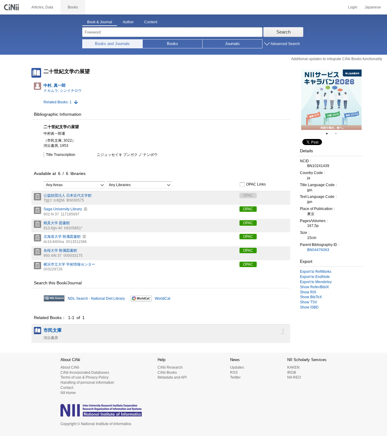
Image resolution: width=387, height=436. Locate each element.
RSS (234, 372)
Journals (232, 43)
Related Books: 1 (58, 102)
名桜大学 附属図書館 (60, 250)
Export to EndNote (315, 277)
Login (352, 7)
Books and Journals (112, 43)
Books (172, 43)
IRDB (291, 372)
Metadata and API (172, 377)
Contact (66, 388)
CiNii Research (170, 367)
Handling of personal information (87, 382)
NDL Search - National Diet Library (96, 298)
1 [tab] (329, 134)
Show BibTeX (311, 297)
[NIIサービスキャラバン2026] (331, 99)
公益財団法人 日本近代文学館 (68, 195)
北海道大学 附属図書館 (62, 236)
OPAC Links (256, 184)
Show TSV (308, 302)
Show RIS (308, 292)
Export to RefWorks (315, 272)
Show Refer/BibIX (314, 287)
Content (150, 22)
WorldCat (162, 298)
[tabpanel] (331, 99)
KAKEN (293, 367)
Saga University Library (63, 209)
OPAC (248, 209)
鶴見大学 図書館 (57, 223)
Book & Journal (99, 22)
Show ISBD (309, 307)
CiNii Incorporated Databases (84, 372)
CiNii (12, 7)
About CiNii (69, 367)
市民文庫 (53, 330)
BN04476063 (318, 250)
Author (128, 22)
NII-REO (294, 377)
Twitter (235, 377)
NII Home (68, 393)
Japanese (373, 7)
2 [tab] (338, 134)
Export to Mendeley (316, 282)
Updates (237, 367)
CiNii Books (167, 372)
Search (283, 31)
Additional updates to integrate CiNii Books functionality (336, 59)
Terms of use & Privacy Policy (84, 377)
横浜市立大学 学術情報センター (69, 264)
